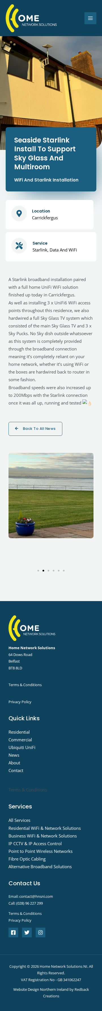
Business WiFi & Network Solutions (42, 836)
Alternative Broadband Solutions (40, 866)
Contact (15, 770)
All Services (19, 820)
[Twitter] (27, 932)
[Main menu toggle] (90, 18)
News (13, 755)
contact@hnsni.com (36, 896)
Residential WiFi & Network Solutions (44, 828)
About (14, 763)
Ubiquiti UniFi (21, 747)
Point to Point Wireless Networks (40, 851)
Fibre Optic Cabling (27, 859)
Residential (19, 732)
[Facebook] (13, 932)
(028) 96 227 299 (29, 903)
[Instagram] (40, 932)
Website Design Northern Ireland (41, 989)
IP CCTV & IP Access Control (35, 843)
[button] (14, 509)
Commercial (20, 739)
